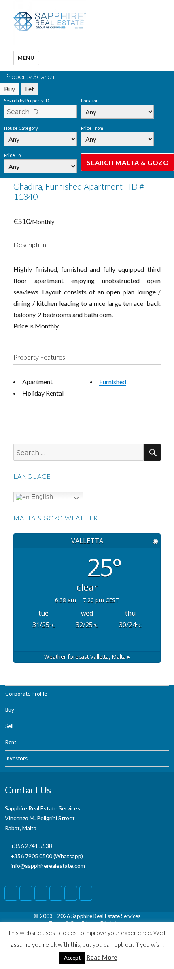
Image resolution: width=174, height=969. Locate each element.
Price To (12, 155)
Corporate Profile (26, 693)
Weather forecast (87, 656)
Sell (9, 726)
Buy (9, 710)
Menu (26, 58)
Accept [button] (72, 957)
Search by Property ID (26, 100)
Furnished (112, 381)
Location (90, 100)
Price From (92, 128)
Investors (16, 758)
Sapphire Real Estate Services (105, 916)
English (41, 496)
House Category (21, 128)
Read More (102, 957)
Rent (10, 742)
